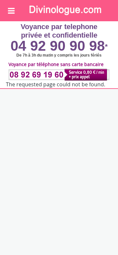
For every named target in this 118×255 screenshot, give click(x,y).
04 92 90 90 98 (57, 46)
